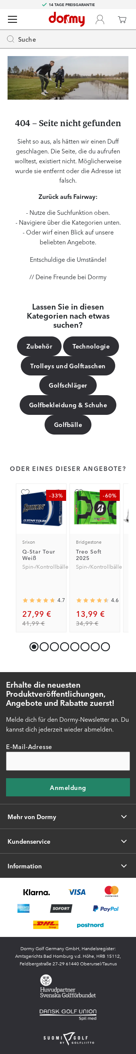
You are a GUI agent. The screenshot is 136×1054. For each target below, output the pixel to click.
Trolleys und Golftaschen (68, 365)
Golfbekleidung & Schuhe (68, 404)
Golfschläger (68, 385)
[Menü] (12, 19)
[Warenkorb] (122, 19)
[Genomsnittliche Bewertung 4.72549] (39, 600)
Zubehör (39, 346)
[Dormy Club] (99, 19)
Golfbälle (68, 424)
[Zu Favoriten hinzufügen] (25, 493)
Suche (27, 39)
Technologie (91, 346)
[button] (42, 645)
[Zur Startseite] (67, 19)
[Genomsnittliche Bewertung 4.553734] (93, 600)
